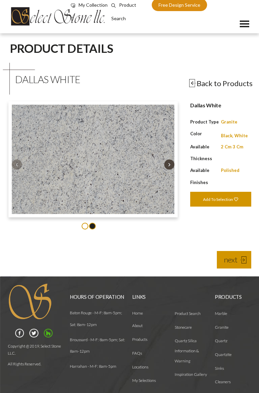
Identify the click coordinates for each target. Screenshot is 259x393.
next (230, 259)
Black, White (234, 135)
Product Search (188, 313)
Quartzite (223, 354)
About (137, 325)
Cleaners (223, 381)
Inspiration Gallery (191, 374)
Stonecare (183, 327)
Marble (221, 313)
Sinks (219, 368)
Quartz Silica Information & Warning (187, 350)
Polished (230, 170)
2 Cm (226, 146)
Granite (229, 121)
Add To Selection (218, 199)
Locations (140, 366)
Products (139, 339)
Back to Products (225, 83)
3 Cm (238, 146)
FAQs (137, 353)
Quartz (221, 340)
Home (137, 313)
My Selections (144, 380)
